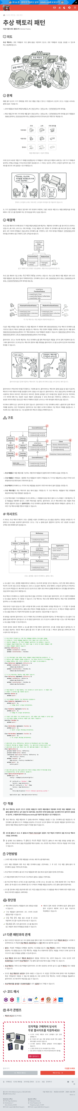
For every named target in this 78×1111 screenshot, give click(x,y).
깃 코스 (38, 1081)
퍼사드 (65, 966)
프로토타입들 (25, 984)
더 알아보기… (35, 1056)
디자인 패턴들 (10, 15)
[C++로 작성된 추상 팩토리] (12, 1000)
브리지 (22, 973)
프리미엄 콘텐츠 (29, 1081)
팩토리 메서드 (62, 940)
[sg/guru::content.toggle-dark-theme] (64, 7)
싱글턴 (37, 984)
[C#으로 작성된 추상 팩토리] (6, 1000)
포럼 (43, 1081)
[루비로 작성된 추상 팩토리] (42, 1000)
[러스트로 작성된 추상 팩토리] (48, 1000)
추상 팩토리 (24, 943)
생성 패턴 (20, 15)
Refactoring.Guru (17, 1092)
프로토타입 (32, 943)
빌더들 (17, 984)
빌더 (40, 943)
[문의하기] (54, 7)
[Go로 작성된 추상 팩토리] (18, 1000)
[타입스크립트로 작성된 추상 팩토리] (61, 1000)
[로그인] (59, 7)
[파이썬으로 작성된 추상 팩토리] (36, 1000)
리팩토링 (9, 1081)
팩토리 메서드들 (34, 833)
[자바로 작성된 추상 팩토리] (24, 1000)
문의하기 (49, 1081)
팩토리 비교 (9, 1016)
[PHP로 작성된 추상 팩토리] (30, 1000)
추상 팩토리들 (9, 984)
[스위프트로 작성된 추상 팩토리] (54, 1000)
